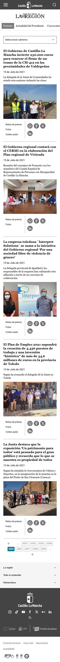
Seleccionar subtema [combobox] (16, 39)
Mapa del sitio (42, 643)
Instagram (10, 612)
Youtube (23, 612)
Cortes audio (12, 134)
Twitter (36, 612)
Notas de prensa (14, 124)
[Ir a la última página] (30, 554)
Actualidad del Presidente (30, 25)
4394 (49, 543)
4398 (35, 549)
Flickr (43, 612)
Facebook (30, 612)
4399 (43, 549)
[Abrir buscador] (54, 4)
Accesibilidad (8, 649)
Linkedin (50, 612)
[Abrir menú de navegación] (5, 4)
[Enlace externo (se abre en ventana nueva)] (21, 656)
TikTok (16, 612)
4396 (19, 549)
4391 (25, 543)
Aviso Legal (28, 643)
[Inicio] (30, 599)
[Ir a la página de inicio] (30, 4)
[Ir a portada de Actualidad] (30, 16)
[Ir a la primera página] (11, 543)
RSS (30, 617)
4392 (33, 543)
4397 (27, 549)
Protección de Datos (12, 643)
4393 (41, 543)
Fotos (8, 129)
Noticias (7, 25)
